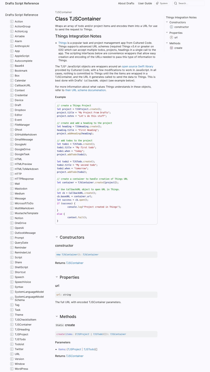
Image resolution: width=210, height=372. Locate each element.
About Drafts (126, 3)
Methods (174, 43)
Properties (175, 32)
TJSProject (82, 334)
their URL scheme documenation (85, 90)
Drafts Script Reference (22, 3)
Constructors (177, 22)
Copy (151, 105)
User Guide (145, 3)
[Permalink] (105, 36)
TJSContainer (63, 12)
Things (62, 42)
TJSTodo (97, 334)
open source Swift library (137, 66)
